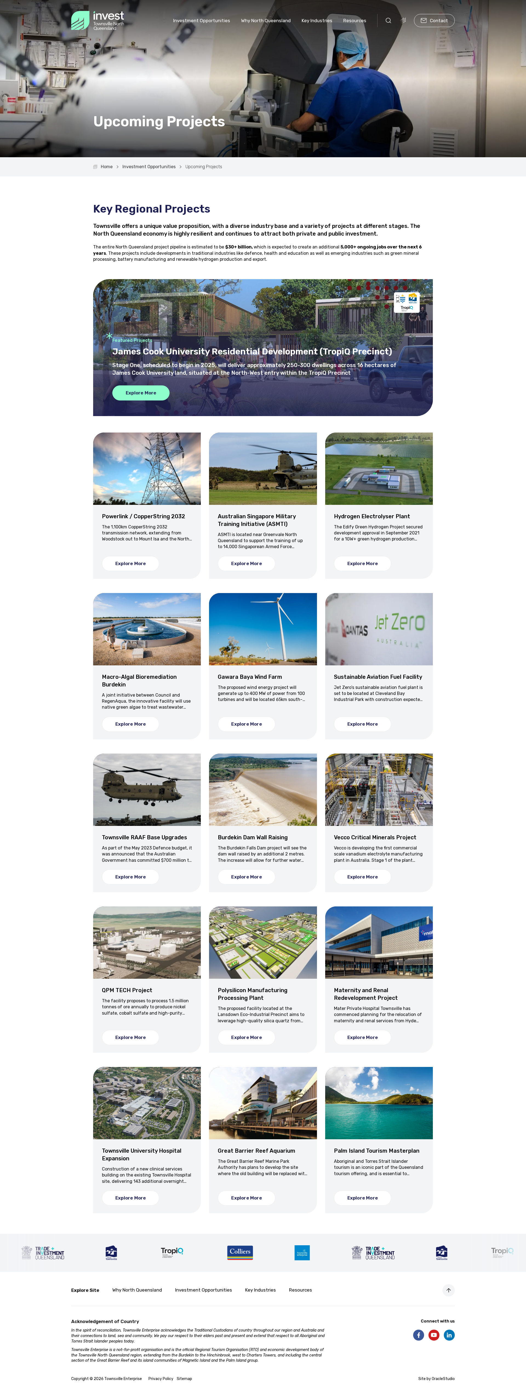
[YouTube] (433, 1335)
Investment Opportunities (201, 20)
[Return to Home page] (97, 20)
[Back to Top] (448, 1290)
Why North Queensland (266, 20)
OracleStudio (443, 1378)
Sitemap (184, 1378)
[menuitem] (201, 20)
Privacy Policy (160, 1378)
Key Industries (317, 20)
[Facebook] (418, 1335)
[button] (388, 20)
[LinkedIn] (449, 1335)
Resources (354, 20)
